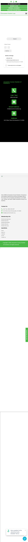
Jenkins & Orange (9, 55)
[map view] (8, 47)
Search (15, 38)
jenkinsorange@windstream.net (12, 60)
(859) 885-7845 (9, 58)
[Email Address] (14, 102)
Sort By (7, 50)
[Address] (14, 113)
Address (14, 118)
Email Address (14, 107)
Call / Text (14, 95)
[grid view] (5, 47)
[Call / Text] (14, 90)
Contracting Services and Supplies (14, 65)
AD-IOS (22, 245)
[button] (26, 13)
